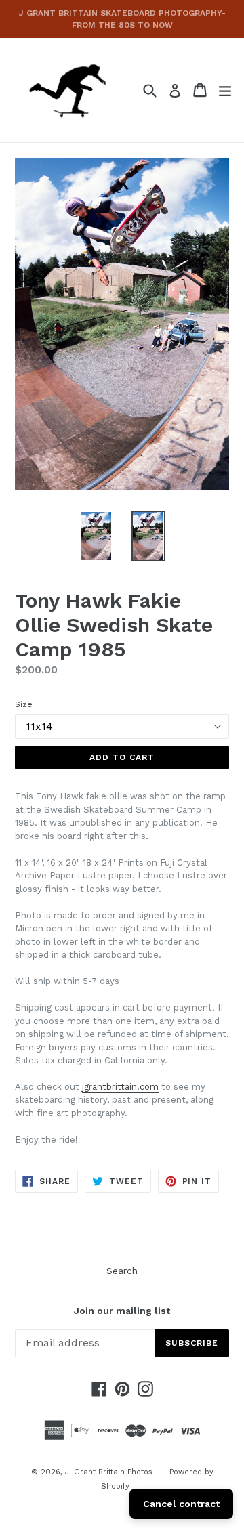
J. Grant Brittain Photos (108, 1472)
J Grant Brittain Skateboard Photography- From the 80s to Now (122, 19)
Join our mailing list (122, 1310)
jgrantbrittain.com (120, 1087)
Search (122, 1270)
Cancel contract (181, 1503)
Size (24, 704)
